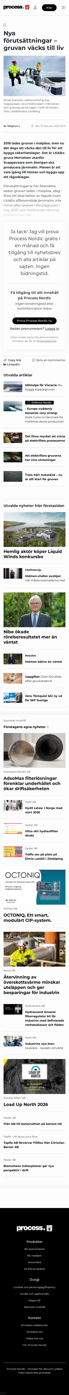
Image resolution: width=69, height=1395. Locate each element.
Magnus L (13, 126)
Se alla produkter (34, 1268)
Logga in (52, 329)
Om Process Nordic (34, 1345)
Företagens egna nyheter (25, 727)
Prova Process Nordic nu (34, 320)
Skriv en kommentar (50, 360)
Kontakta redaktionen (34, 1325)
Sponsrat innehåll (34, 1307)
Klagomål (34, 1300)
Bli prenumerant (34, 1249)
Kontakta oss (35, 1331)
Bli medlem (34, 1255)
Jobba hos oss (34, 1338)
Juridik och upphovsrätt (34, 1293)
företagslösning (46, 341)
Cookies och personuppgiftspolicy (34, 1287)
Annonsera (34, 1262)
